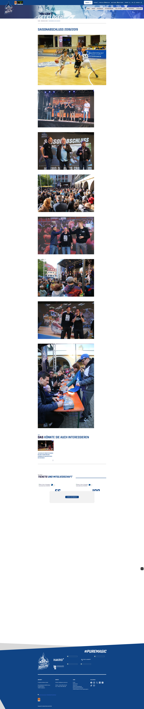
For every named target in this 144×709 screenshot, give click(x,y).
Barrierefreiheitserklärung (78, 687)
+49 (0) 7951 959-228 (61, 686)
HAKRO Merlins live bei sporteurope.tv (80, 689)
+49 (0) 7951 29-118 (63, 685)
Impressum (75, 685)
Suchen (95, 2)
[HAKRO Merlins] (9, 7)
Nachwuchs (75, 683)
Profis (74, 682)
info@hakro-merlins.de (62, 682)
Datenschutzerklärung (77, 686)
